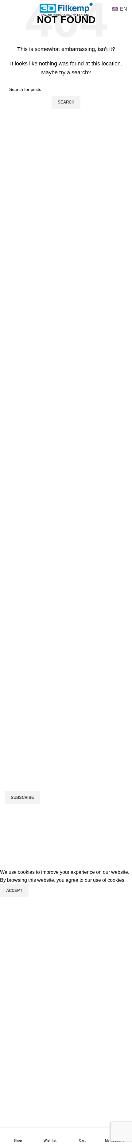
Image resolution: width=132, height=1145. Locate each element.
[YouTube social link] (41, 646)
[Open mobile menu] (7, 9)
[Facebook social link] (11, 646)
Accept (14, 890)
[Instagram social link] (26, 646)
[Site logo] (66, 8)
